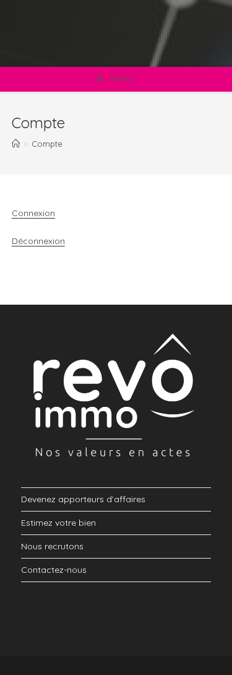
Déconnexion (38, 240)
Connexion (33, 213)
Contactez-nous (54, 569)
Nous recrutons (52, 546)
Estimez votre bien (58, 522)
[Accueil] (16, 144)
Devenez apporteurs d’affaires (83, 499)
